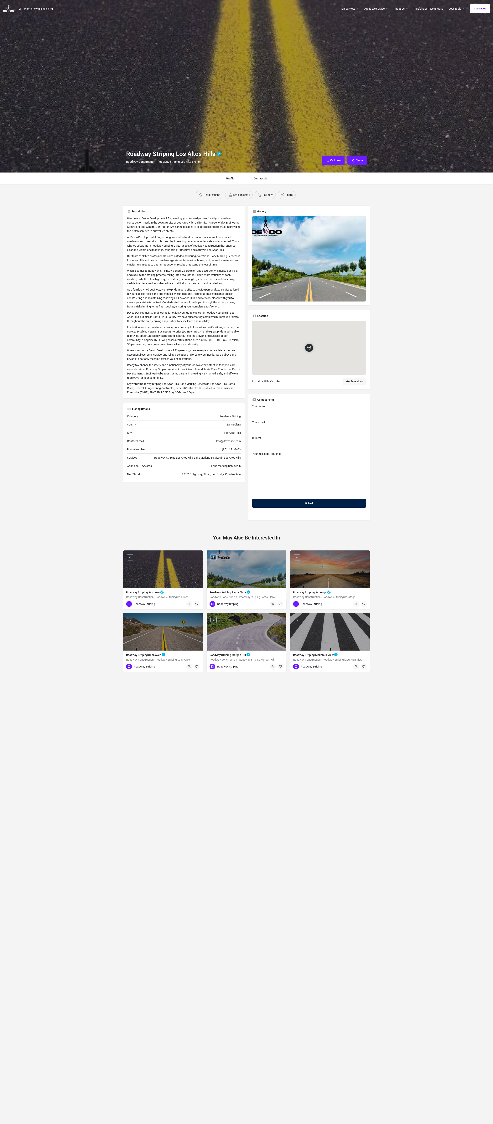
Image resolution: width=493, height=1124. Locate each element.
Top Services (347, 8)
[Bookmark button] (197, 604)
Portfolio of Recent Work (428, 8)
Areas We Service (374, 8)
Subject (256, 438)
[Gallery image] (309, 259)
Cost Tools (455, 8)
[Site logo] (9, 8)
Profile (230, 178)
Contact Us (480, 8)
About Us (399, 8)
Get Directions (354, 381)
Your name (258, 406)
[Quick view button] (189, 604)
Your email (258, 422)
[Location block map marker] (309, 347)
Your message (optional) (267, 453)
